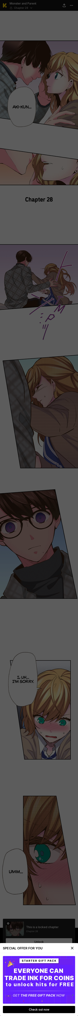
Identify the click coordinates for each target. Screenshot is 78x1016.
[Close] (72, 948)
